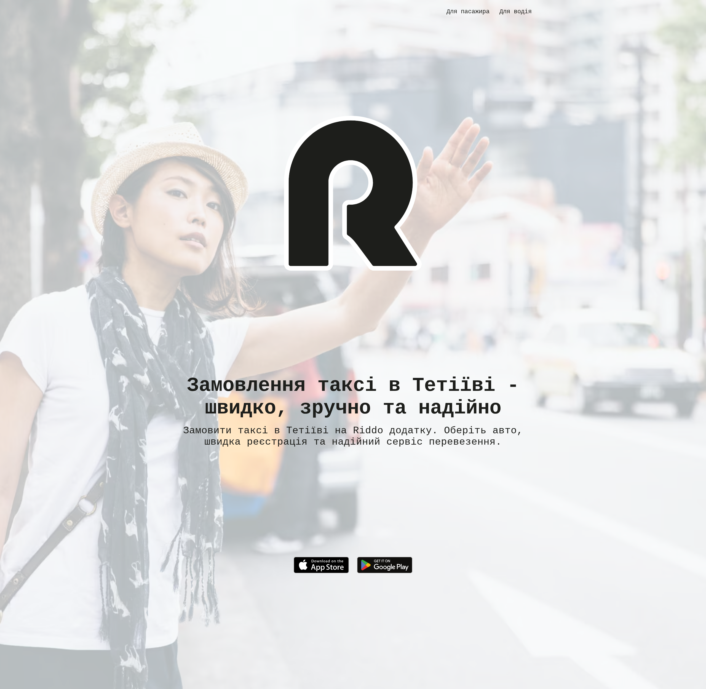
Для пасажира (468, 11)
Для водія (515, 11)
